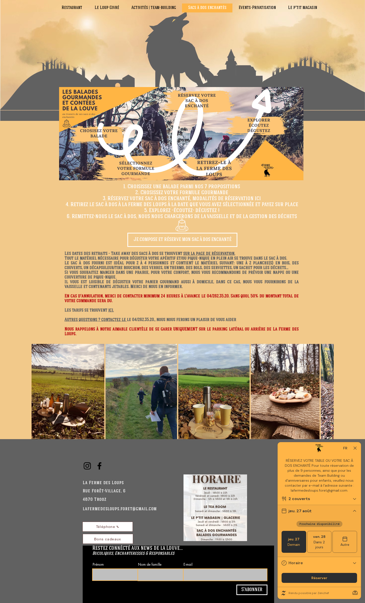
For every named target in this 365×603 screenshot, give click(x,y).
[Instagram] (87, 466)
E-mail (187, 564)
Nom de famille (149, 564)
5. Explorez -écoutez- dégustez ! (181, 211)
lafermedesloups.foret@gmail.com (120, 509)
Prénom (98, 564)
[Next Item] (325, 391)
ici (258, 199)
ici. (111, 310)
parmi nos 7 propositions (210, 187)
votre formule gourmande (196, 193)
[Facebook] (99, 466)
